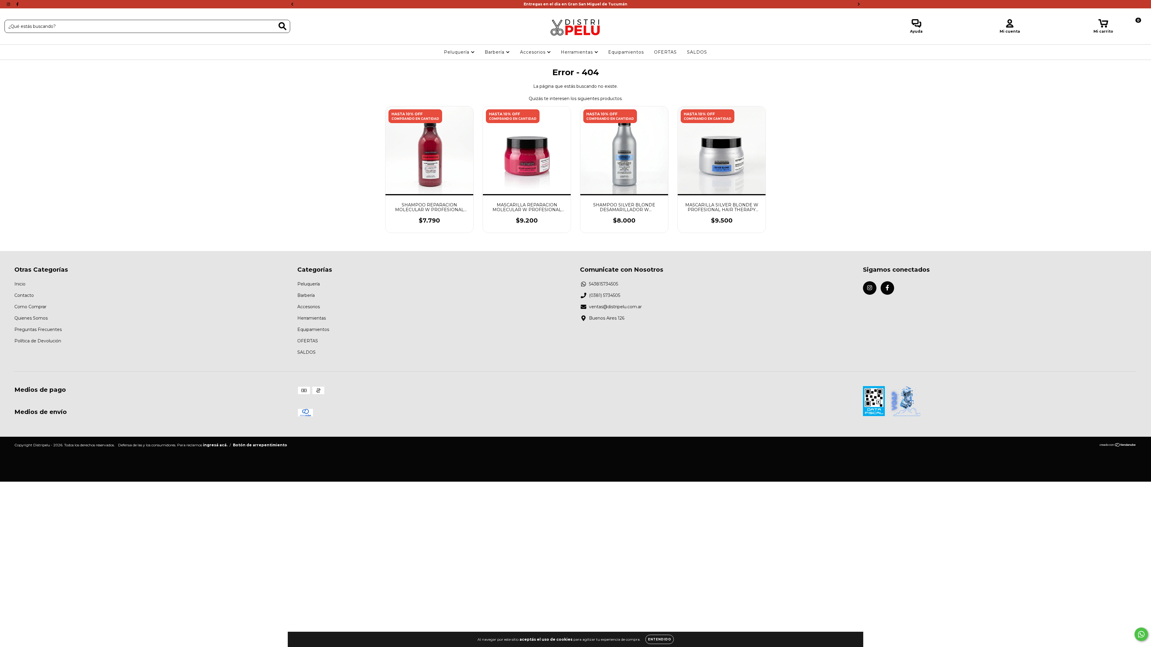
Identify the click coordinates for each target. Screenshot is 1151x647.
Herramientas (577, 52)
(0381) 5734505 (604, 295)
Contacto (24, 295)
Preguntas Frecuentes (38, 329)
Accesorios (533, 52)
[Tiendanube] (1118, 445)
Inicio (19, 284)
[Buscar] (282, 26)
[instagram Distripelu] (8, 4)
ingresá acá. (215, 445)
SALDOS (697, 52)
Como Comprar (30, 306)
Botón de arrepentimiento (260, 445)
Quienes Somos (31, 318)
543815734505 (603, 284)
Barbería (495, 52)
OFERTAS (665, 52)
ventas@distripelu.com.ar (615, 306)
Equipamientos (626, 52)
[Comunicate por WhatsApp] (1141, 634)
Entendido (659, 639)
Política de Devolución (37, 341)
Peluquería (457, 52)
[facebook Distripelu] (17, 4)
